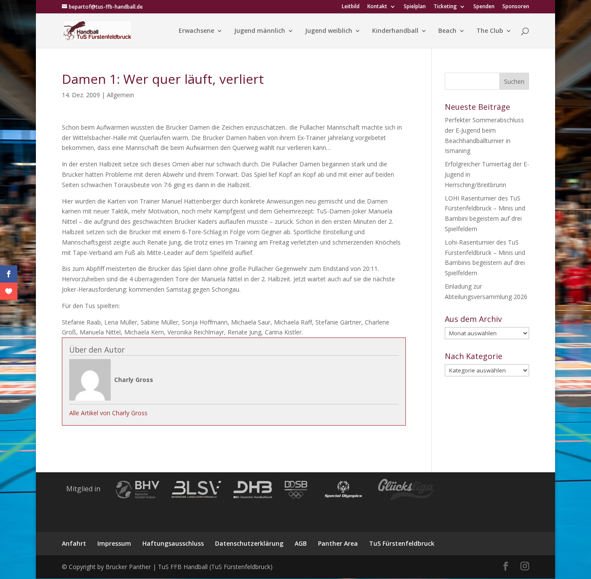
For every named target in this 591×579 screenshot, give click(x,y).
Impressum (114, 543)
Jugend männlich (259, 31)
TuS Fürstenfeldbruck (401, 543)
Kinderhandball (395, 31)
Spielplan (415, 7)
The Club (489, 31)
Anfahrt (74, 543)
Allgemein (120, 95)
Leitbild (351, 7)
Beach (447, 31)
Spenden (484, 7)
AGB (301, 543)
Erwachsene (196, 31)
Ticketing (445, 7)
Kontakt (377, 7)
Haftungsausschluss (173, 543)
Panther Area (338, 543)
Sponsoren (515, 7)
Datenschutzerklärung (249, 543)
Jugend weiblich (328, 31)
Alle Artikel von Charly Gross (108, 413)
